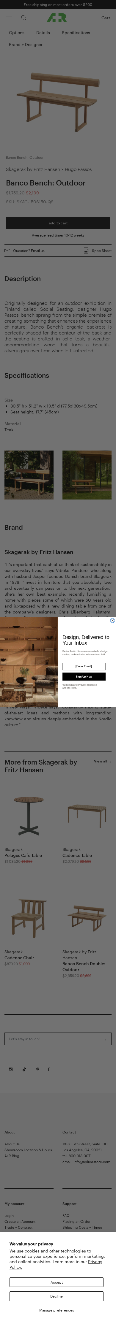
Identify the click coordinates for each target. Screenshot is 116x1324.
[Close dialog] (112, 620)
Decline (56, 1296)
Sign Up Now (84, 676)
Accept (57, 1282)
